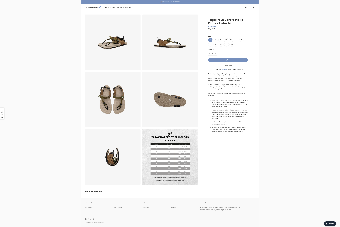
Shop (112, 7)
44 (221, 44)
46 (232, 44)
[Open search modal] (246, 7)
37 (220, 40)
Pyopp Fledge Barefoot (99, 222)
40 (236, 40)
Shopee (173, 207)
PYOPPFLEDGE (212, 26)
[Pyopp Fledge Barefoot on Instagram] (88, 219)
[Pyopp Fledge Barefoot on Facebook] (86, 219)
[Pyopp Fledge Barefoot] (94, 7)
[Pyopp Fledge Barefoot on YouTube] (93, 219)
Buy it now (228, 60)
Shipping (224, 69)
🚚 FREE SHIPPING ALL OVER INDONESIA (170, 2)
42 (210, 44)
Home (107, 7)
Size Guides (88, 207)
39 (231, 40)
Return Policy (118, 207)
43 (215, 44)
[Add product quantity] (215, 53)
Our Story (128, 7)
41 (241, 40)
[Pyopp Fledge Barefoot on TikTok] (91, 219)
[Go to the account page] (250, 7)
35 (210, 40)
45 (226, 44)
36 (215, 40)
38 (226, 40)
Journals (119, 7)
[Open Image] (113, 42)
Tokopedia (145, 207)
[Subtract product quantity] (209, 53)
